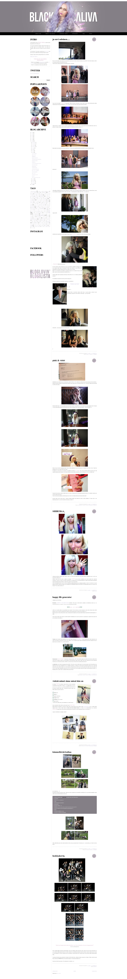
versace (95, 505)
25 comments (94, 965)
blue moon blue (36, 193)
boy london (43, 193)
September (33, 146)
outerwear (45, 212)
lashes (49, 206)
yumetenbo (48, 226)
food (34, 199)
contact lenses (37, 196)
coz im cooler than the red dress (36, 163)
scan (45, 216)
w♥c (41, 225)
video (31, 225)
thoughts (42, 220)
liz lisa (49, 207)
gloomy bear (35, 201)
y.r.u (34, 226)
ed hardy (45, 197)
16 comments (94, 590)
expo (36, 198)
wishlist (46, 225)
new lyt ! (33, 176)
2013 (32, 135)
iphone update (44, 203)
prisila (34, 215)
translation (42, 221)
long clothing (38, 208)
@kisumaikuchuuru (42, 62)
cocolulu (32, 196)
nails (49, 211)
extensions (39, 198)
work (49, 225)
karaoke (37, 206)
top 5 (33, 221)
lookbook (42, 208)
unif (48, 222)
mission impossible (34, 171)
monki (43, 211)
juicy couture (32, 206)
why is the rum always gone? (36, 177)
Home (75, 971)
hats (38, 202)
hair (47, 201)
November (33, 143)
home (41, 202)
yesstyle (42, 226)
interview (31, 203)
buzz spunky (47, 193)
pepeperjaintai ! (34, 166)
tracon (36, 221)
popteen (31, 215)
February (33, 181)
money (40, 211)
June (33, 150)
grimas (42, 201)
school (48, 216)
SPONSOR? (75, 33)
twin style (41, 222)
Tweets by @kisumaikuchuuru (34, 73)
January (33, 183)
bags (39, 192)
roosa (65, 797)
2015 (32, 132)
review (34, 216)
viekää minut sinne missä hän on (36, 159)
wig (43, 225)
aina (38, 191)
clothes (41, 195)
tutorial (37, 222)
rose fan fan (42, 216)
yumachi (45, 226)
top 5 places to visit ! (35, 174)
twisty (43, 222)
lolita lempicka (33, 208)
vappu (45, 224)
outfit (49, 212)
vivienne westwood (36, 225)
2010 (32, 139)
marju (63, 797)
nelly (35, 212)
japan (31, 204)
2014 (32, 133)
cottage (49, 196)
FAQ (84, 33)
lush (46, 208)
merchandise (32, 211)
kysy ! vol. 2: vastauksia (35, 170)
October (33, 145)
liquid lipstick (45, 207)
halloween (31, 202)
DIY (42, 197)
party (37, 214)
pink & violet (59, 360)
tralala (39, 221)
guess (45, 201)
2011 (32, 138)
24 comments (94, 353)
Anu (60, 405)
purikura (37, 215)
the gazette (38, 220)
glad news (31, 201)
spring (39, 219)
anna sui (48, 191)
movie (46, 211)
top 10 (31, 221)
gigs (48, 199)
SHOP (90, 33)
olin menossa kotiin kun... (35, 169)
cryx (31, 197)
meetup (46, 209)
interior (48, 202)
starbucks (43, 219)
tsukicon (33, 222)
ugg (45, 222)
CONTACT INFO (64, 33)
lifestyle (32, 207)
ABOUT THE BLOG (50, 33)
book (40, 193)
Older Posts (94, 971)
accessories (34, 191)
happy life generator (35, 157)
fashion (46, 198)
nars (33, 212)
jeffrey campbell (42, 204)
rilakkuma (38, 216)
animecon (44, 191)
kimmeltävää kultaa (35, 160)
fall (42, 198)
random (42, 215)
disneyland (39, 197)
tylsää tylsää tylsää (34, 164)
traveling (48, 221)
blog (31, 193)
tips (45, 220)
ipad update (39, 203)
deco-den (35, 197)
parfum (34, 214)
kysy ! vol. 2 (34, 173)
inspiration (44, 202)
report (31, 216)
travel (45, 221)
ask (36, 192)
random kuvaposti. (34, 167)
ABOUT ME (38, 33)
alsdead (41, 191)
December (33, 142)
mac (48, 208)
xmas (32, 226)
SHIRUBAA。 (34, 156)
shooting (44, 217)
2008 (32, 184)
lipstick (41, 207)
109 (30, 191)
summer (49, 219)
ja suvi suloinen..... (34, 153)
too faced (48, 220)
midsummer (36, 211)
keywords (40, 206)
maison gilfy (32, 209)
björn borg (49, 192)
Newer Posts (55, 971)
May (33, 152)
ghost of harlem (43, 199)
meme (49, 209)
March (33, 180)
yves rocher (32, 227)
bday (41, 192)
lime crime (37, 207)
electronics (31, 198)
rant (47, 215)
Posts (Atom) (59, 973)
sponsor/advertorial (33, 219)
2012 (32, 136)
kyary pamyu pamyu (45, 206)
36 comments (94, 504)
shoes (39, 217)
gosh (39, 201)
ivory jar (48, 203)
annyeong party (32, 192)
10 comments (94, 848)
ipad (36, 203)
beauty (45, 192)
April (33, 178)
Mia (65, 685)
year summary (38, 226)
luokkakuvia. (34, 162)
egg (48, 197)
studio (46, 219)
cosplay (46, 196)
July (33, 149)
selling (31, 217)
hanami (35, 202)
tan (35, 220)
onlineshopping (40, 212)
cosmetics (42, 196)
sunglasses (33, 220)
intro (34, 203)
